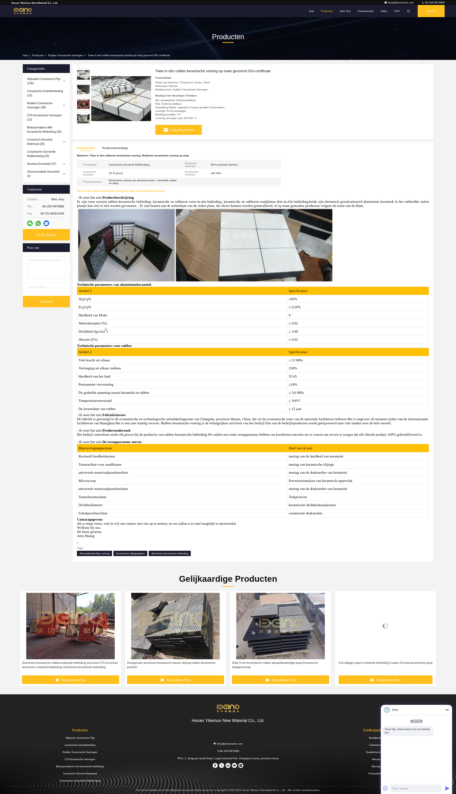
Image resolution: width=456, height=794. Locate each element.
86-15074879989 (434, 2)
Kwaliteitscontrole (376, 752)
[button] (26, 634)
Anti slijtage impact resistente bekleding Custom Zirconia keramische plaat (280, 662)
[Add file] (385, 788)
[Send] (447, 788)
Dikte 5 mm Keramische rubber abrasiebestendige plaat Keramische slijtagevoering (170, 665)
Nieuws (376, 759)
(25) (39, 141)
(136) (43, 81)
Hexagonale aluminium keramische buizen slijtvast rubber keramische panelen (66, 665)
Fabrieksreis (376, 745)
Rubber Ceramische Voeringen (65, 55)
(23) (41, 153)
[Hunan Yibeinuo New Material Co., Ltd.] (22, 11)
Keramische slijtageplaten (130, 553)
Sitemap (376, 766)
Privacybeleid (376, 773)
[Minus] (447, 710)
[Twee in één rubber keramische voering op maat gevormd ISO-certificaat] (121, 98)
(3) (43, 173)
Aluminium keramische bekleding (169, 553)
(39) (40, 105)
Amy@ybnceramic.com (401, 2)
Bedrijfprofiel (376, 737)
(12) (45, 93)
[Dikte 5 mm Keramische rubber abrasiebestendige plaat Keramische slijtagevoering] (175, 626)
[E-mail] (46, 223)
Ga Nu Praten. (46, 235)
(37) (41, 163)
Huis (311, 11)
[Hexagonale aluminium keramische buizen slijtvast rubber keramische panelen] (70, 626)
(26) (44, 129)
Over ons (345, 11)
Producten (327, 11)
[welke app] (38, 223)
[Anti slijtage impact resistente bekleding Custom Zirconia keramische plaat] (280, 626)
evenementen (366, 11)
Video (384, 11)
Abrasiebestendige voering (94, 553)
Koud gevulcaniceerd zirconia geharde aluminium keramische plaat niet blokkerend (382, 665)
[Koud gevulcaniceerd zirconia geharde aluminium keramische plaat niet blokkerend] (385, 626)
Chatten (431, 11)
